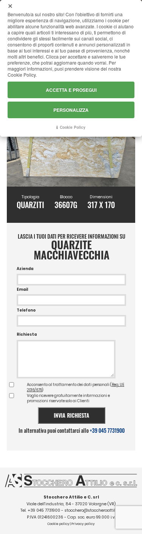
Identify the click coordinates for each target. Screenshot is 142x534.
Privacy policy (83, 524)
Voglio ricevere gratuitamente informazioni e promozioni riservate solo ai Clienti (68, 398)
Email (22, 289)
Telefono (26, 310)
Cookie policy (58, 524)
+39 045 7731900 (107, 430)
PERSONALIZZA (71, 109)
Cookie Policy (73, 127)
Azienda (25, 268)
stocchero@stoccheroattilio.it (93, 510)
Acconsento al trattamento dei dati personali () (75, 387)
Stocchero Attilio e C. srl (71, 497)
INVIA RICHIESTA (71, 415)
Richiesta (27, 334)
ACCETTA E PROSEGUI (71, 89)
